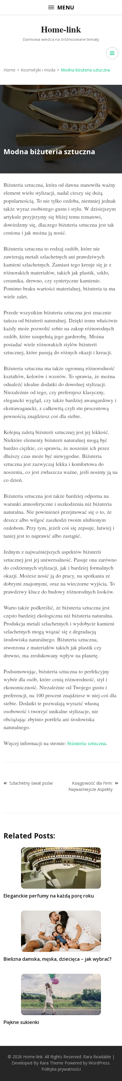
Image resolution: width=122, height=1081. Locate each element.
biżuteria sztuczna (87, 743)
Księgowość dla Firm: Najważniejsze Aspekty (90, 786)
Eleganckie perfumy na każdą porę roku (49, 896)
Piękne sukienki (21, 1022)
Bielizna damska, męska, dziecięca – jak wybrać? (58, 959)
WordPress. (99, 1063)
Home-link (61, 28)
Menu (65, 7)
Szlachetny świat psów (31, 783)
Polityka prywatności (61, 1069)
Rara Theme (51, 1063)
